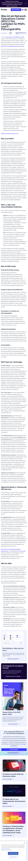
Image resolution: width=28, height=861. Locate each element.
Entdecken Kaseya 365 (13, 658)
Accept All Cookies (13, 853)
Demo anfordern (16, 9)
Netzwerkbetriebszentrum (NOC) (20, 33)
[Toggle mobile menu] (25, 9)
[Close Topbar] (26, 4)
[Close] (24, 843)
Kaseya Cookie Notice (5, 848)
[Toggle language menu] (23, 9)
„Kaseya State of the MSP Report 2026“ (15, 37)
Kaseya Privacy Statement (7, 849)
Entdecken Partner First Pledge (13, 676)
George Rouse (10, 33)
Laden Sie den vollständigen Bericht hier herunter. (12, 46)
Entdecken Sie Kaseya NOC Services (9, 133)
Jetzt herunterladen (13, 724)
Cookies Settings (13, 856)
